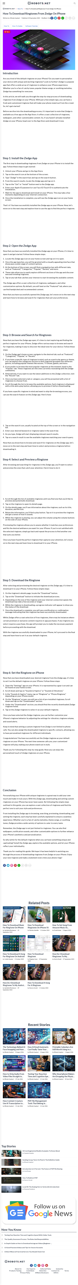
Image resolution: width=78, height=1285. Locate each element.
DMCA (56, 1273)
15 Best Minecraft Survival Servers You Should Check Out (24, 1252)
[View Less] (73, 18)
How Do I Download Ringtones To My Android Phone (14, 985)
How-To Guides (17, 26)
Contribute (30, 1271)
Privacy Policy (25, 1273)
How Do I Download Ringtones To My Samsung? (60, 956)
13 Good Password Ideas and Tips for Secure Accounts (23, 1247)
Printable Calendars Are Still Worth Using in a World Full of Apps (62, 1049)
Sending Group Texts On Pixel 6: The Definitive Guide (41, 1160)
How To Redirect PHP (30, 1178)
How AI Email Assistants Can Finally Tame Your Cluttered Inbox (38, 1049)
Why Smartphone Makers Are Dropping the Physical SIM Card (63, 1076)
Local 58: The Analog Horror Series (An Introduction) (40, 1187)
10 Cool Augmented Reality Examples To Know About (41, 1151)
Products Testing (15, 1271)
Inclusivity (59, 1269)
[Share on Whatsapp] (62, 18)
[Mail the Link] (69, 18)
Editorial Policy (45, 1269)
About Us (18, 1269)
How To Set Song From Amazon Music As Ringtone (62, 927)
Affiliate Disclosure (42, 1273)
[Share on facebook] (51, 18)
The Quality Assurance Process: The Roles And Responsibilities (26, 1239)
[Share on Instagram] (11, 865)
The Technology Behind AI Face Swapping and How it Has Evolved (14, 1049)
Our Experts (31, 1269)
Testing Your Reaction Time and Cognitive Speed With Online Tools (39, 1076)
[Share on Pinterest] (59, 18)
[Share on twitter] (55, 18)
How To (6, 26)
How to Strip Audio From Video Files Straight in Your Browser (13, 1076)
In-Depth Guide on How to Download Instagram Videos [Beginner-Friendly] (27, 1243)
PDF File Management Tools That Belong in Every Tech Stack (37, 1103)
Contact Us (55, 1271)
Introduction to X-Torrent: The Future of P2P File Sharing (42, 1169)
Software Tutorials (31, 26)
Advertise (42, 1271)
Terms (66, 1271)
